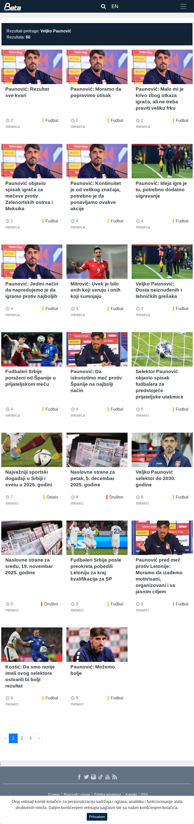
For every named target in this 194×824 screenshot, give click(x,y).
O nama (54, 794)
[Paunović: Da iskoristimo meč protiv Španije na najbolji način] (97, 349)
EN (114, 6)
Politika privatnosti (107, 794)
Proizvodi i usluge (77, 794)
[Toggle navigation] (183, 6)
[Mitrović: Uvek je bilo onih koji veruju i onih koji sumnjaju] (97, 261)
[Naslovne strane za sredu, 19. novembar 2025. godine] (31, 538)
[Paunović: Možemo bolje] (97, 644)
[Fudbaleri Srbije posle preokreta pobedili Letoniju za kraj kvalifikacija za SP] (97, 538)
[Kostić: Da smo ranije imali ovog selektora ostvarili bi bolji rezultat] (31, 644)
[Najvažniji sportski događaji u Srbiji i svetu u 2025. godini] (31, 450)
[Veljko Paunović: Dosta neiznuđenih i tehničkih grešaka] (162, 261)
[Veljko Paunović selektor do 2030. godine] (162, 450)
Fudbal (51, 120)
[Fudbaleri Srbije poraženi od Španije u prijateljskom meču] (31, 349)
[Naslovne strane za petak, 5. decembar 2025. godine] (97, 450)
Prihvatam (97, 817)
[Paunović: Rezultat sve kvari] (31, 67)
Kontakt (131, 794)
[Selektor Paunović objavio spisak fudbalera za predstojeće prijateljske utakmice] (162, 349)
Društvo (116, 497)
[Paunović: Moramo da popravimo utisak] (97, 67)
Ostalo (52, 497)
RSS (144, 794)
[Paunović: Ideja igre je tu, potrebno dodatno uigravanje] (162, 161)
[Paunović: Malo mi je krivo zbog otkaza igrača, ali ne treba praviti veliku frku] (162, 67)
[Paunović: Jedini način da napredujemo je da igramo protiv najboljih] (31, 261)
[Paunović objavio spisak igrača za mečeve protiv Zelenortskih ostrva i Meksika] (31, 161)
